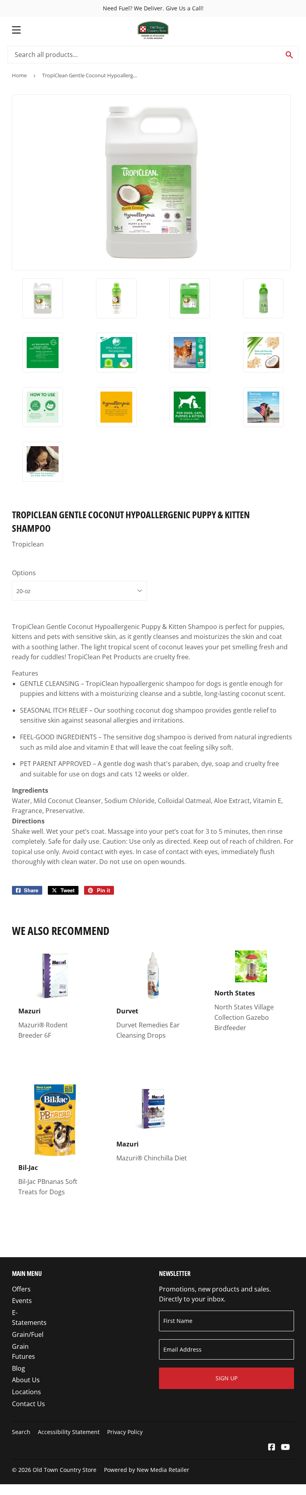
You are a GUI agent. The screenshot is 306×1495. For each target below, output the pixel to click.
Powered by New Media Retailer (146, 1469)
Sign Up (226, 1378)
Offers (21, 1289)
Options (24, 572)
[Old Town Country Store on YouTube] (285, 1447)
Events (22, 1300)
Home (19, 75)
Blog (18, 1368)
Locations (26, 1391)
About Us (26, 1379)
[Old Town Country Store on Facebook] (271, 1447)
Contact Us (28, 1403)
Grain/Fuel (27, 1334)
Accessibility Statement (69, 1432)
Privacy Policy (125, 1432)
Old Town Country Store (64, 1469)
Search (21, 1432)
